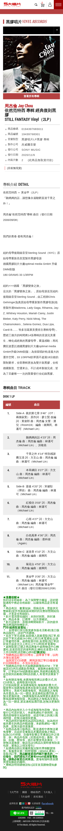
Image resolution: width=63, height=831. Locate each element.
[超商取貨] (24, 803)
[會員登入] (50, 4)
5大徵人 (48, 792)
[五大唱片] (31, 785)
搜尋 (36, 5)
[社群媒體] (47, 803)
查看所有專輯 (31, 96)
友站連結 (38, 796)
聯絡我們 (35, 792)
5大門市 (14, 792)
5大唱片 (12, 5)
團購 (24, 792)
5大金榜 (25, 796)
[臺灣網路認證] (38, 807)
